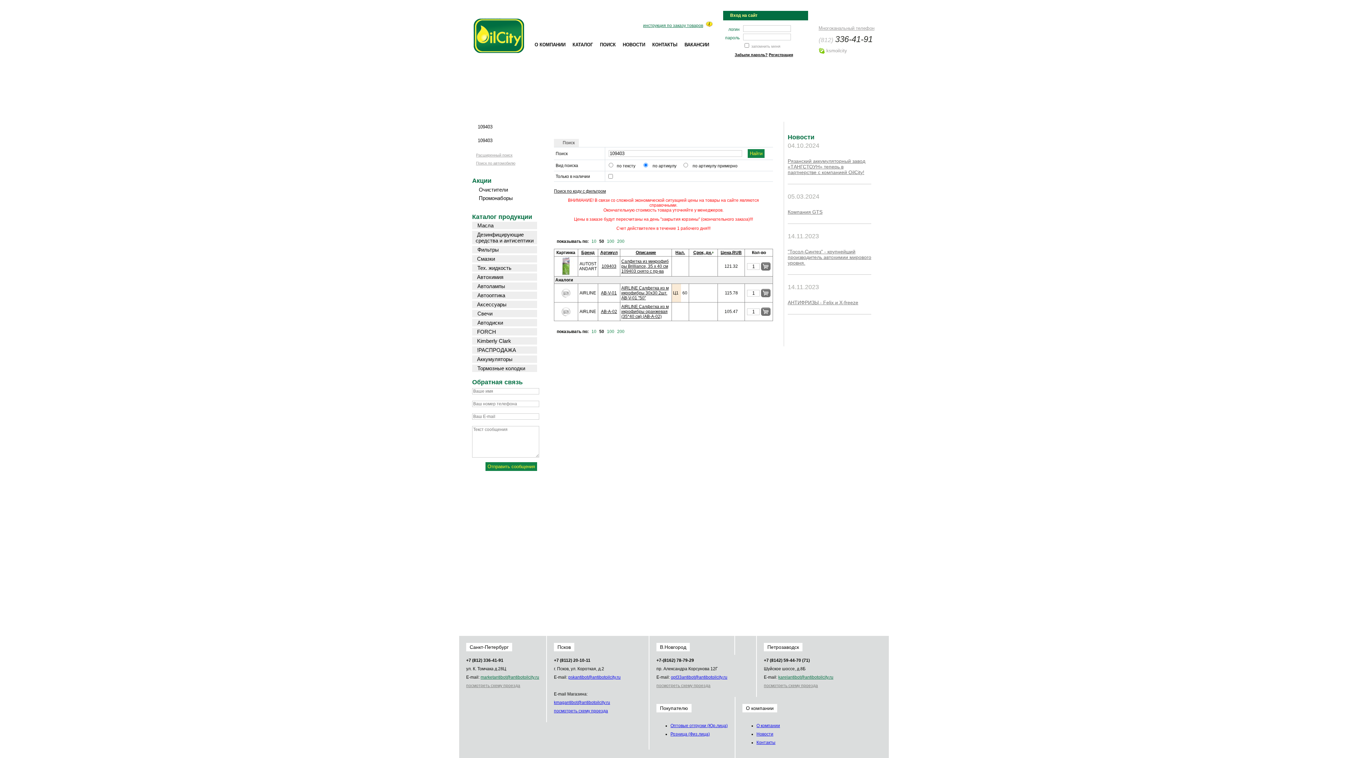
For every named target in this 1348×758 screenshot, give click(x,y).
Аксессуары (492, 304)
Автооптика (491, 295)
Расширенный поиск (494, 155)
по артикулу (664, 166)
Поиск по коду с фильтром (580, 191)
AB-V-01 (609, 293)
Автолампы (491, 286)
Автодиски (490, 323)
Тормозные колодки (501, 368)
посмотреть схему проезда (493, 685)
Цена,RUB (731, 252)
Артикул (609, 252)
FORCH (486, 332)
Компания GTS (805, 212)
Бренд (588, 252)
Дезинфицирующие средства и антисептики (505, 238)
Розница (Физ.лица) (690, 734)
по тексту (626, 166)
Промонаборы (496, 198)
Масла (485, 225)
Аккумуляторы (495, 359)
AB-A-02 (609, 311)
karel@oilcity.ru (805, 677)
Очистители (493, 190)
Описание (646, 252)
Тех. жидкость (494, 268)
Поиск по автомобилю (495, 163)
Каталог (583, 44)
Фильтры (488, 250)
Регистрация (781, 55)
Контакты (665, 44)
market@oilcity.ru (510, 677)
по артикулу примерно (715, 166)
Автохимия (490, 277)
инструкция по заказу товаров (673, 25)
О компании (550, 44)
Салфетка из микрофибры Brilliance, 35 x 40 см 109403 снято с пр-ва (645, 266)
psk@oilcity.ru (594, 677)
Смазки (486, 259)
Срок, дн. (702, 252)
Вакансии (697, 44)
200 (621, 241)
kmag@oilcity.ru (582, 702)
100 (610, 241)
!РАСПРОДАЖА (496, 350)
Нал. (680, 252)
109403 (609, 266)
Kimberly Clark (494, 341)
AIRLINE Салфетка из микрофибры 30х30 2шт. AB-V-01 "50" (645, 293)
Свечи (485, 314)
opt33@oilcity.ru (699, 677)
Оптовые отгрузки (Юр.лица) (699, 725)
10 (594, 241)
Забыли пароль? (751, 55)
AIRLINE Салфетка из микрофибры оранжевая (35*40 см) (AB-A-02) (645, 311)
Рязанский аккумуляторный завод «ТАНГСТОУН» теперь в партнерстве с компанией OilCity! (826, 166)
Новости (634, 44)
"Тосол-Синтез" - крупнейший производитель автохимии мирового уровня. (829, 257)
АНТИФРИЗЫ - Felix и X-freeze (823, 302)
